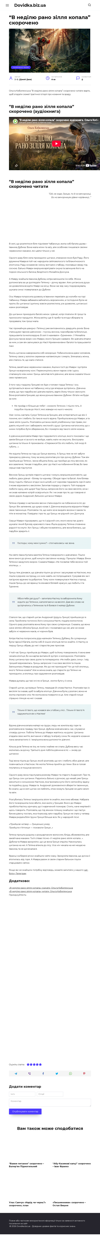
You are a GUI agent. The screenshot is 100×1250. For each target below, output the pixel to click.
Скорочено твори (21, 67)
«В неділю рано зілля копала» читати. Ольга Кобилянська (40, 891)
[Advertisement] (50, 221)
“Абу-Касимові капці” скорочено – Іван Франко (72, 1165)
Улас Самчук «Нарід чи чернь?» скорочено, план (27, 1204)
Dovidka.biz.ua (30, 5)
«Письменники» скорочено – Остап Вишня (69, 1204)
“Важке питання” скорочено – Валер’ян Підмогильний (26, 1165)
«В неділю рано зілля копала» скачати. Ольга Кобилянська (41, 888)
